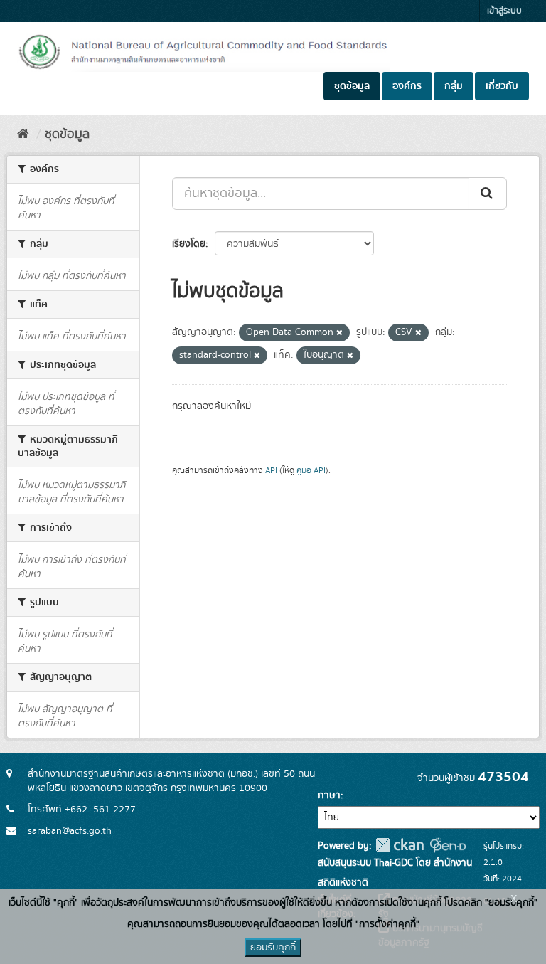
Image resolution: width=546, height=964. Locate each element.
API (271, 471)
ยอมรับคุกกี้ (273, 948)
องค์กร (407, 86)
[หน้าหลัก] (23, 134)
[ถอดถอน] (339, 333)
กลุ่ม (453, 86)
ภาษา (329, 795)
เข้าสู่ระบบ (504, 11)
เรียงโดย (188, 244)
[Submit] (488, 193)
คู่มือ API (311, 471)
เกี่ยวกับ (502, 86)
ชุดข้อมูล (352, 86)
